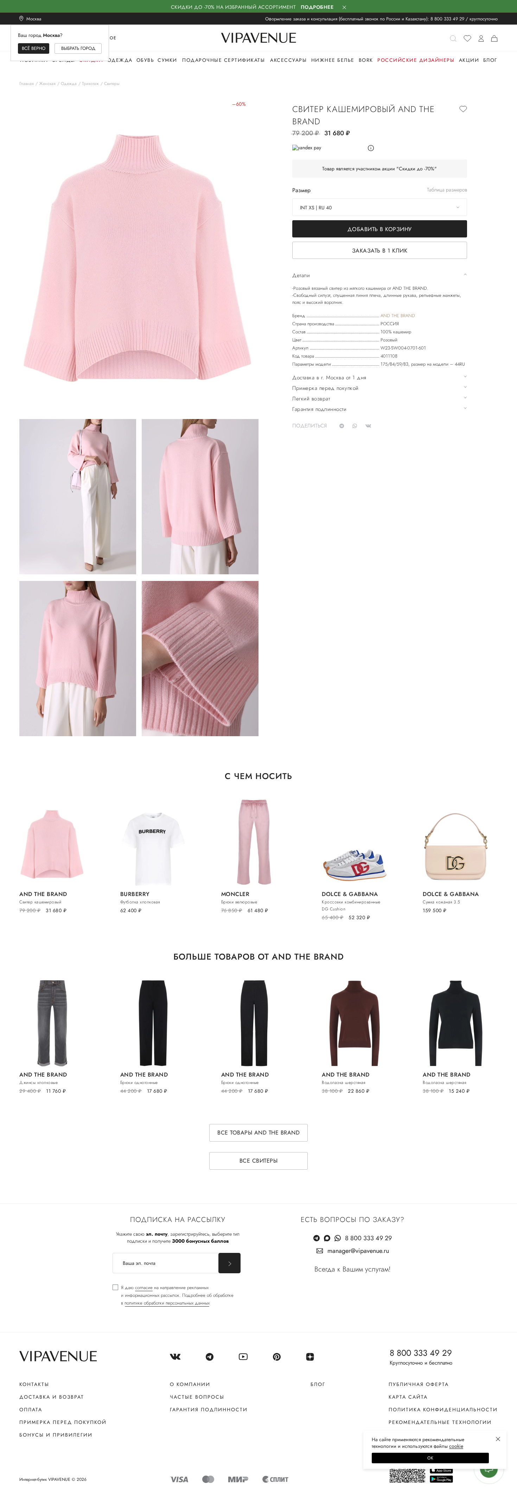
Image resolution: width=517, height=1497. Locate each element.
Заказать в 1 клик (380, 251)
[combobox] (379, 207)
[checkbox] (173, 1295)
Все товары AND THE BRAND (258, 1133)
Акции (469, 60)
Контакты (34, 1384)
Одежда (120, 60)
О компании (190, 1384)
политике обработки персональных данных (167, 1303)
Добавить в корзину (379, 229)
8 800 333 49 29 (447, 18)
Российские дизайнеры (415, 60)
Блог (490, 60)
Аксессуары (288, 60)
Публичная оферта (419, 1384)
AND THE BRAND (398, 315)
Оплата (30, 1409)
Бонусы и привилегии (55, 1434)
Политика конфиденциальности (443, 1409)
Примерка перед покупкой (63, 1422)
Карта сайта (408, 1396)
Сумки (167, 60)
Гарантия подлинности (209, 1409)
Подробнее (317, 7)
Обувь (145, 60)
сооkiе (456, 1446)
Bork (366, 60)
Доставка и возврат (51, 1396)
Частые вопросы (197, 1396)
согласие (144, 1287)
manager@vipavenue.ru (358, 1251)
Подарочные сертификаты (223, 60)
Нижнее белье (333, 60)
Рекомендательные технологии (440, 1422)
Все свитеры (259, 1161)
